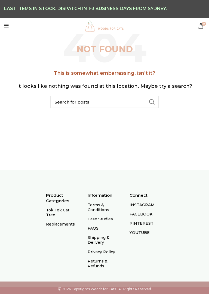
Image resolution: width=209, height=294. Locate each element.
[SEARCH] (151, 102)
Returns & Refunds (97, 263)
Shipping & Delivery (98, 240)
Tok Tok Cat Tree (57, 212)
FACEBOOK (141, 214)
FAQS (93, 228)
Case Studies (100, 219)
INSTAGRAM (142, 204)
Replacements (60, 224)
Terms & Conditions (98, 207)
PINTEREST (141, 223)
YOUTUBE (140, 232)
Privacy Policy (101, 251)
